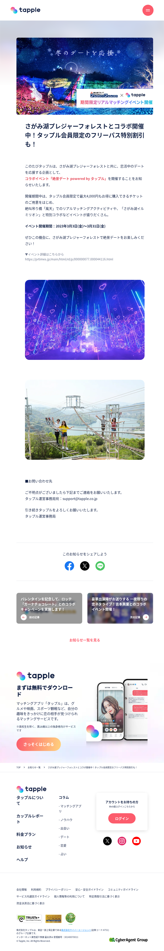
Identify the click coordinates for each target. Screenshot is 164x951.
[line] (100, 566)
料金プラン (26, 834)
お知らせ (24, 847)
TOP (18, 767)
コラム (64, 797)
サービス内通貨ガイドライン (33, 896)
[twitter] (85, 566)
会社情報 (21, 889)
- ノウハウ (65, 819)
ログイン (122, 818)
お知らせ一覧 (34, 767)
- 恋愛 (62, 845)
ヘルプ (22, 859)
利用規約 (36, 889)
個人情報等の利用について (69, 896)
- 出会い (64, 828)
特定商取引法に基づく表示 (104, 896)
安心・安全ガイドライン (89, 889)
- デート (64, 837)
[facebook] (69, 566)
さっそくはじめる (38, 744)
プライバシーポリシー (58, 889)
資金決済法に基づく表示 (30, 903)
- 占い (62, 854)
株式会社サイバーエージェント (76, 930)
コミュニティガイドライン (123, 889)
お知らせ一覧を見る (84, 639)
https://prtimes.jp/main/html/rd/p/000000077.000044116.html (69, 259)
